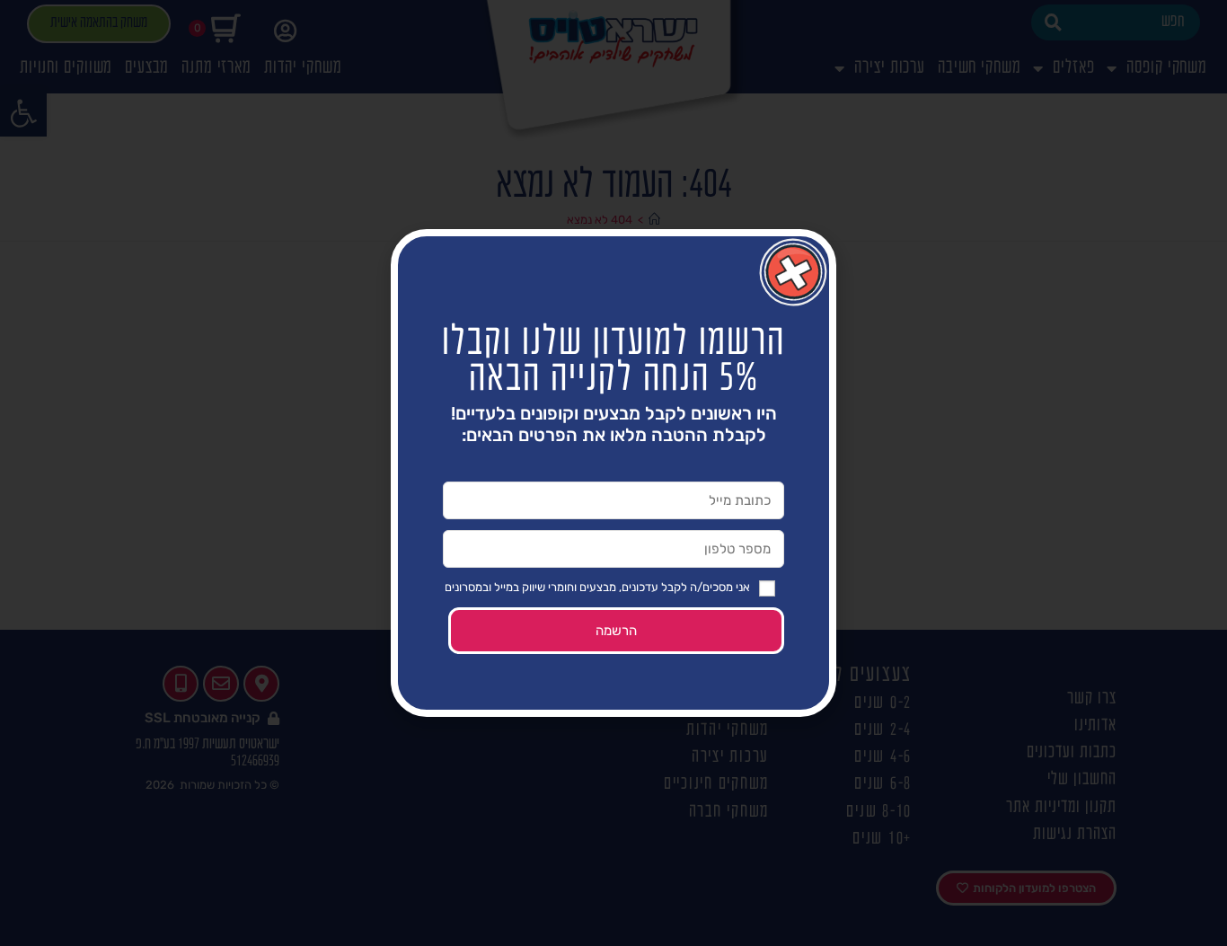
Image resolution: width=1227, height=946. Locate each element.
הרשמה (616, 631)
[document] (613, 473)
